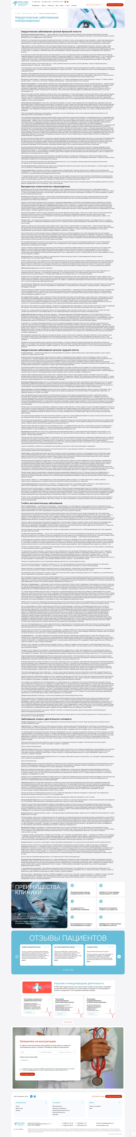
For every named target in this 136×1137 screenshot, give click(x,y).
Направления (21, 1103)
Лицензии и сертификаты (59, 1108)
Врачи (91, 1103)
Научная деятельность (59, 1112)
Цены (57, 5)
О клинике (56, 1103)
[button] (119, 956)
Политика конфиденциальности (105, 1123)
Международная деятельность (61, 1110)
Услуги (17, 1106)
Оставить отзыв (68, 969)
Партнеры (55, 1114)
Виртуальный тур (57, 1106)
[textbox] (67, 1051)
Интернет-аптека (47, 1)
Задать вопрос (37, 1)
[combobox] (67, 1052)
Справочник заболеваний (27, 13)
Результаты (51, 5)
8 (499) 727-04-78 (58, 1)
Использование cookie (102, 1125)
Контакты (74, 5)
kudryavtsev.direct (118, 1133)
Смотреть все (68, 1022)
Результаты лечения (95, 1106)
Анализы (18, 1110)
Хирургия (35, 13)
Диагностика (19, 1108)
